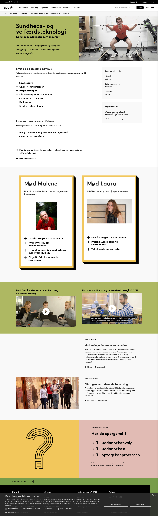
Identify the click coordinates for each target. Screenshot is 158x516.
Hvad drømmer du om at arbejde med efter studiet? (47, 251)
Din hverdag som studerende (35, 94)
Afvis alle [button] (140, 504)
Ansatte (144, 2)
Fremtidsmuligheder (50, 49)
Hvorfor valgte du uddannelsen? (47, 238)
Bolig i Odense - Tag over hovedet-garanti (43, 132)
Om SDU (76, 7)
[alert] (79, 504)
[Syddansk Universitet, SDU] (8, 7)
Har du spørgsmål (24, 53)
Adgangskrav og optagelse (47, 45)
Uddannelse (23, 7)
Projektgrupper (28, 90)
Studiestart (26, 82)
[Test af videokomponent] (46, 312)
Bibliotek (66, 7)
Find (152, 2)
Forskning (34, 7)
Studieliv (66, 13)
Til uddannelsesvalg (114, 442)
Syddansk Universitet (11, 2)
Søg (140, 7)
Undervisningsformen (31, 86)
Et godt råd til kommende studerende (43, 258)
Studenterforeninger (31, 106)
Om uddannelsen (24, 45)
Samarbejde (56, 7)
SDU (5, 13)
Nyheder (44, 7)
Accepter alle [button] (116, 504)
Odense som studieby (31, 136)
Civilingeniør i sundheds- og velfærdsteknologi (45, 13)
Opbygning (21, 49)
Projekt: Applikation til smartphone (104, 243)
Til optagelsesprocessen (118, 455)
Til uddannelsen (110, 448)
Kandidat (24, 13)
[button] (6, 509)
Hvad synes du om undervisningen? (38, 244)
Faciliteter (25, 102)
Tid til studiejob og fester (105, 249)
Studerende (133, 2)
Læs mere (8, 506)
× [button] (155, 495)
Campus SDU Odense (31, 98)
